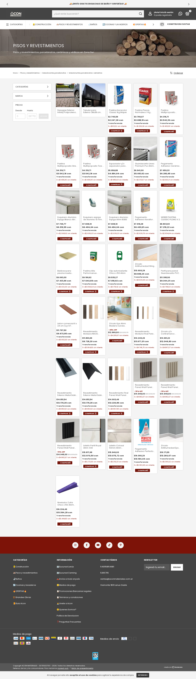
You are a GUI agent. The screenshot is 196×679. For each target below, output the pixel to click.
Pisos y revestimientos (30, 73)
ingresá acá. (63, 668)
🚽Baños (92, 24)
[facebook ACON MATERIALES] (87, 545)
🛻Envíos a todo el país (68, 578)
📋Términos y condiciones (70, 597)
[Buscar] (140, 14)
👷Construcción (42, 24)
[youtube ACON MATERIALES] (98, 545)
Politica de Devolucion (68, 615)
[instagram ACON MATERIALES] (75, 545)
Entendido (143, 675)
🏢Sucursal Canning (67, 572)
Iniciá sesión (166, 12)
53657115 (104, 572)
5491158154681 (107, 566)
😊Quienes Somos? (66, 609)
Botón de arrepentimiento (82, 668)
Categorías (16, 24)
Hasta (30, 110)
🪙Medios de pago (66, 585)
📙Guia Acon (19, 603)
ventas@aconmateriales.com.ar (116, 578)
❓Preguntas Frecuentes (69, 621)
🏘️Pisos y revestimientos (69, 24)
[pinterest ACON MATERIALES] (121, 545)
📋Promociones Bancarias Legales (74, 591)
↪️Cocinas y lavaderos (115, 24)
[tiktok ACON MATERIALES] (109, 545)
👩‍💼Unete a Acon (65, 603)
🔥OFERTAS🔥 (139, 24)
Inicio (15, 73)
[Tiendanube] (173, 667)
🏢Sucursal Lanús (65, 566)
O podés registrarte (163, 15)
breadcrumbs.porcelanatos (54, 73)
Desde (18, 110)
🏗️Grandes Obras (22, 597)
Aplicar (43, 116)
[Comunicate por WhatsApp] (180, 14)
